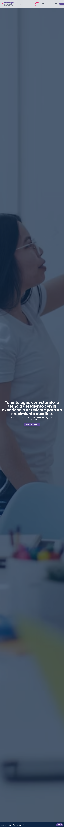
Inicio (16, 3)
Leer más (19, 825)
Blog (51, 3)
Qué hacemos (22, 3)
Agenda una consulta (32, 424)
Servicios (28, 3)
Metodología (45, 3)
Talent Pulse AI (37, 4)
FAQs (56, 3)
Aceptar (59, 824)
